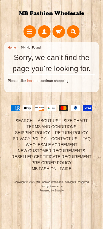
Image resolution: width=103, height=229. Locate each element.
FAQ (86, 139)
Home (12, 47)
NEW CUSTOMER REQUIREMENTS (51, 151)
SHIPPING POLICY (32, 133)
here (30, 81)
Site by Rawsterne (51, 186)
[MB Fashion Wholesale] (51, 13)
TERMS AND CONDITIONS (51, 127)
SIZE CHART (76, 121)
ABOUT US (48, 121)
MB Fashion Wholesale (50, 181)
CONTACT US (64, 139)
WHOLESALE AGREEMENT (52, 145)
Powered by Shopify (52, 190)
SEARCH (24, 121)
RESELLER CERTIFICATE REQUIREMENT (52, 157)
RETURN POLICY (71, 133)
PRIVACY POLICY (29, 139)
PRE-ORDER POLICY (52, 163)
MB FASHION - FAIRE (52, 169)
